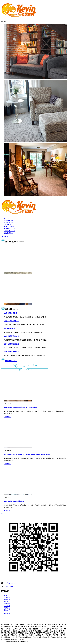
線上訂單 (8, 233)
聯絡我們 (10, 229)
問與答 (8, 224)
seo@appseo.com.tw (10, 583)
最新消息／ (11, 361)
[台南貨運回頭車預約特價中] (18, 494)
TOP (2, 514)
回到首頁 (3, 236)
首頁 (7, 218)
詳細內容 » (7, 417)
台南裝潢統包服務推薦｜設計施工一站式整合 (20, 407)
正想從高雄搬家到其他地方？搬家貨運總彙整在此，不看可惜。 (27, 454)
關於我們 (9, 231)
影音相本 (9, 226)
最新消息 (8, 222)
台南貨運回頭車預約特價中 (14, 501)
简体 (8, 236)
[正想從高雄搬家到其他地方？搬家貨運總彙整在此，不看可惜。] (18, 447)
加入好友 (7, 613)
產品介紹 (9, 220)
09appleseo (9, 586)
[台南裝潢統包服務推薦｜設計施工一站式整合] (18, 400)
